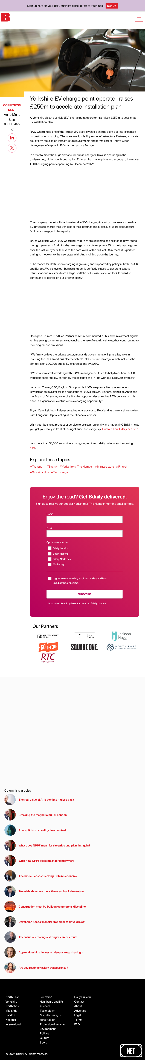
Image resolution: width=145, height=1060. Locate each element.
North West (12, 1006)
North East (12, 997)
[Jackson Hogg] (121, 636)
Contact (79, 1001)
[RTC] (48, 657)
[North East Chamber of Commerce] (121, 647)
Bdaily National (61, 553)
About (78, 1006)
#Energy (52, 466)
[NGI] (84, 636)
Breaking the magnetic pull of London (43, 815)
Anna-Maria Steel (12, 117)
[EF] (48, 636)
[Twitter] (12, 147)
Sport (43, 1042)
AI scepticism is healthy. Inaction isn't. (43, 830)
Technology (47, 1010)
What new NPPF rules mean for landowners (46, 860)
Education (46, 997)
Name (50, 513)
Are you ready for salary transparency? (43, 967)
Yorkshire (11, 1001)
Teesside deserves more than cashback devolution (51, 891)
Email (49, 528)
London (10, 1015)
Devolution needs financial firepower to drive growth (52, 922)
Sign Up (111, 5)
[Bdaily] (5, 17)
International (13, 1024)
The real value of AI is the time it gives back (47, 799)
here (32, 447)
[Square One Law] (84, 647)
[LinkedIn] (12, 137)
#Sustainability (39, 472)
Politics (44, 1033)
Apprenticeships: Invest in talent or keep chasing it (51, 952)
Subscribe (84, 594)
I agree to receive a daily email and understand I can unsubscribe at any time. (80, 580)
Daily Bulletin (82, 997)
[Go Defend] (48, 647)
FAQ (77, 1024)
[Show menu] (139, 17)
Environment (48, 1029)
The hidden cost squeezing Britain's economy (48, 876)
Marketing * (59, 564)
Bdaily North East (62, 558)
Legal (77, 1015)
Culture (44, 1038)
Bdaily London (60, 548)
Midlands (11, 1010)
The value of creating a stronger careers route (48, 937)
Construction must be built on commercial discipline (52, 906)
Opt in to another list (57, 542)
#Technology (59, 472)
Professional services (53, 1024)
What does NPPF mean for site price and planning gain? (54, 845)
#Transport (37, 466)
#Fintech (121, 466)
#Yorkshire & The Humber (76, 466)
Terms (78, 1019)
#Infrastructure (104, 466)
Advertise (80, 1010)
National (10, 1019)
